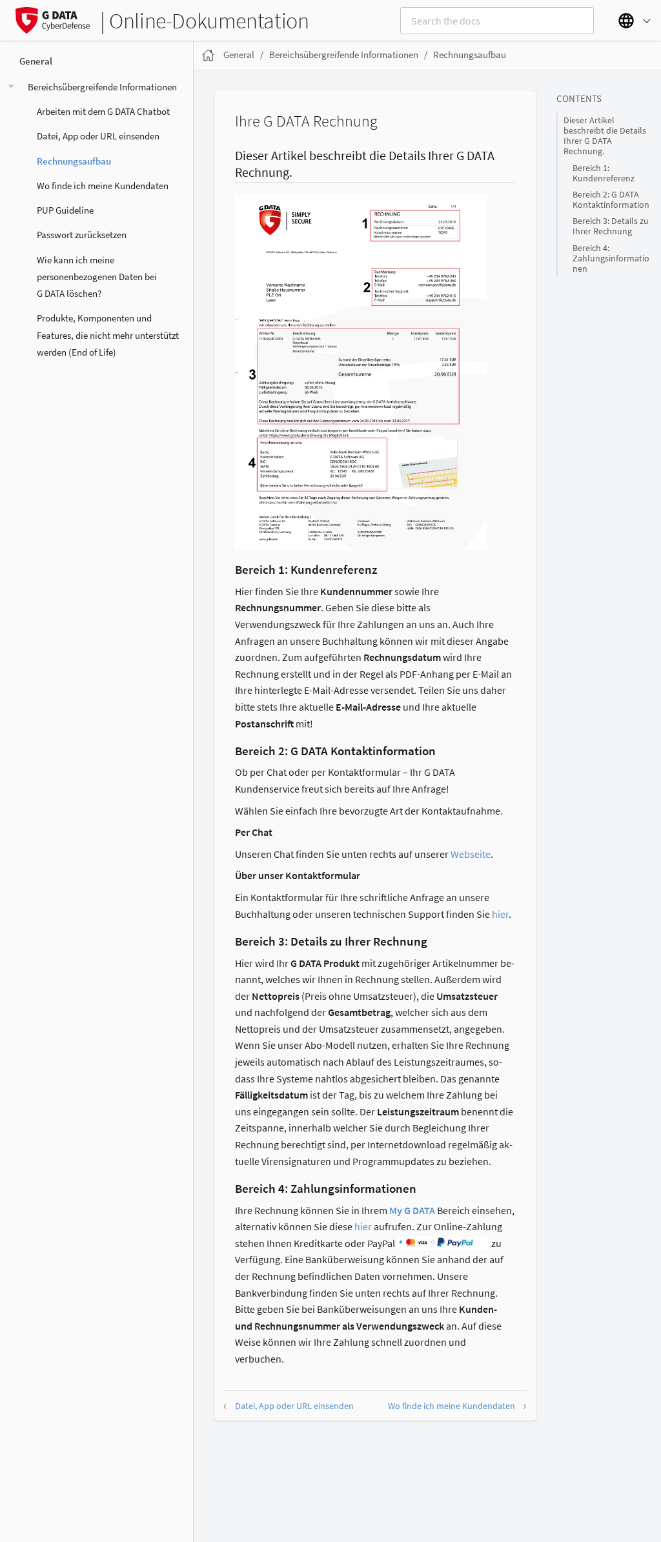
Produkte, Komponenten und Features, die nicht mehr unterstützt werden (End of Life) (108, 335)
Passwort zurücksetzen (82, 234)
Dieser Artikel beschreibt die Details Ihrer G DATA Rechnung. (605, 136)
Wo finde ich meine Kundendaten (102, 185)
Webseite (471, 853)
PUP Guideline (65, 210)
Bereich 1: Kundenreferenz (604, 173)
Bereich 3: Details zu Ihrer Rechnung (611, 226)
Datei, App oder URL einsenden (98, 136)
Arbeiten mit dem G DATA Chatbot (103, 111)
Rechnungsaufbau (74, 161)
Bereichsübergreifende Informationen (102, 87)
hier (500, 914)
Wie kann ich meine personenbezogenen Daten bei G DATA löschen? (97, 277)
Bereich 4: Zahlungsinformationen (611, 258)
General (35, 61)
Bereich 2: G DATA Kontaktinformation (611, 199)
